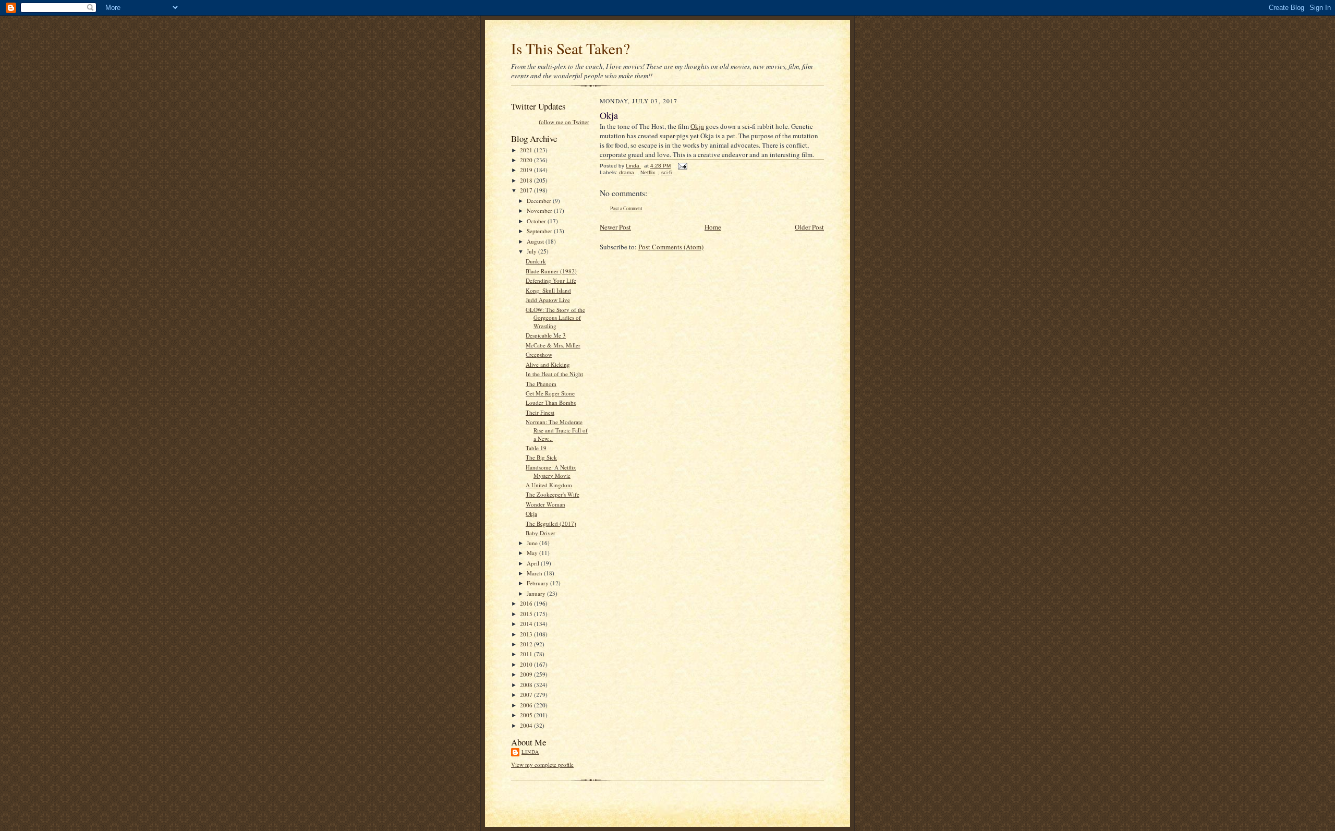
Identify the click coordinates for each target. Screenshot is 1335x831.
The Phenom (541, 384)
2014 (527, 624)
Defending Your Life (551, 280)
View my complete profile (542, 764)
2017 (527, 190)
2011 (527, 654)
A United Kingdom (549, 485)
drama (626, 172)
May (533, 553)
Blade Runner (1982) (551, 271)
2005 (527, 715)
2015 (527, 614)
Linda (530, 751)
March (535, 573)
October (537, 221)
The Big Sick (541, 457)
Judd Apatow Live (548, 300)
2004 (527, 725)
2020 (527, 160)
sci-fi (666, 172)
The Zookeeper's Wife (552, 494)
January (537, 593)
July (532, 251)
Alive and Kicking (548, 364)
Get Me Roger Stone (550, 393)
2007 (527, 694)
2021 (527, 150)
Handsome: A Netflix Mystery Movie (551, 471)
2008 (527, 685)
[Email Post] (682, 165)
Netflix (647, 172)
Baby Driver (540, 533)
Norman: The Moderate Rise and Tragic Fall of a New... (557, 430)
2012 (527, 644)
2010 (527, 664)
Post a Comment (626, 208)
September (540, 231)
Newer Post (615, 227)
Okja (531, 513)
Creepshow (539, 354)
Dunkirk (536, 261)
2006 (527, 705)
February (538, 583)
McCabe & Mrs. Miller (553, 345)
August (536, 241)
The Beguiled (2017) (551, 523)
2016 (527, 603)
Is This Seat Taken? (570, 48)
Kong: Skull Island (548, 290)
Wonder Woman (545, 504)
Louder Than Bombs (551, 402)
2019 (527, 170)
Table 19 (536, 448)
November (540, 210)
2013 (527, 634)
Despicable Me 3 (546, 335)
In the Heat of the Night (554, 374)
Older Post (809, 227)
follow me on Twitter (564, 122)
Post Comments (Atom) (670, 246)
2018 (527, 180)
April (534, 563)
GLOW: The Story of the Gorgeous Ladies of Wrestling (555, 318)
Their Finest (540, 412)
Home (713, 227)
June (533, 543)
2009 (527, 674)
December (540, 200)
